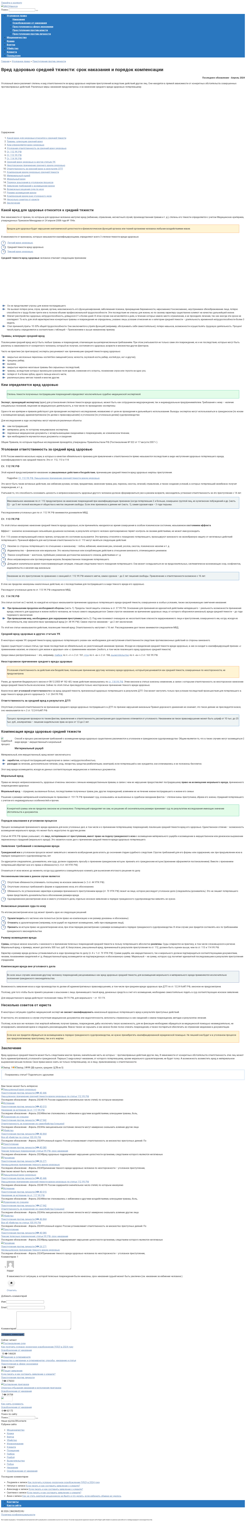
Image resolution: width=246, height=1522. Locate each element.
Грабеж (11, 1454)
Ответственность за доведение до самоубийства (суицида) (32, 1123)
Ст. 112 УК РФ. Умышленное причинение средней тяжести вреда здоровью (59, 478)
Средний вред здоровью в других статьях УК (31, 162)
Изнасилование (15, 1443)
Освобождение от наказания (30, 22)
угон (86, 655)
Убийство (12, 48)
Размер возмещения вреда (21, 192)
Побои (10, 1464)
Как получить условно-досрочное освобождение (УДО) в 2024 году (37, 1346)
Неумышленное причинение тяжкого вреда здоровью (30, 1164)
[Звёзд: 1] (6, 1067)
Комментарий (8, 1328)
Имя (3, 1301)
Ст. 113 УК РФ (14, 155)
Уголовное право (17, 15)
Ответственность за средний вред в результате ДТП (35, 168)
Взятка (11, 44)
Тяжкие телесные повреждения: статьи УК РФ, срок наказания (34, 1151)
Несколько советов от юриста (23, 199)
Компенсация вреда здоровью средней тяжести (33, 172)
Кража (10, 41)
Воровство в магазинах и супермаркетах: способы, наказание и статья (38, 1360)
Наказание (19, 19)
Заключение (13, 203)
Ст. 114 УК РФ (14, 158)
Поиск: (5, 9)
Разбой (11, 1457)
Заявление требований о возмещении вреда (31, 185)
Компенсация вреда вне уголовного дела (29, 196)
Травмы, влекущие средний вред (25, 141)
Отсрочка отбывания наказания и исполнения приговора (31, 1387)
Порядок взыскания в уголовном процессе (30, 182)
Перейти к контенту (11, 2)
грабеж (58, 655)
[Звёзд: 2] (13, 1067)
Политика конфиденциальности (18, 1514)
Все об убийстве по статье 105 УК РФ (21, 1137)
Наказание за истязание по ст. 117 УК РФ (23, 1110)
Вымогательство (16, 1460)
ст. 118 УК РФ (116, 681)
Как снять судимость (12, 1404)
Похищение (14, 55)
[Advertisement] (123, 111)
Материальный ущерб (18, 175)
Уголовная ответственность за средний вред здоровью (36, 148)
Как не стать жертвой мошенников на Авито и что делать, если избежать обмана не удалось (71, 1496)
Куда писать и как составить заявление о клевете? (28, 1374)
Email (4, 1307)
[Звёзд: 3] (20, 1067)
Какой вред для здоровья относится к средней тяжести (36, 138)
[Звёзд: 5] (29, 1067)
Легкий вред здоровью (20, 242)
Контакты (13, 1501)
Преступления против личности (32, 33)
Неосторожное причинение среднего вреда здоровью (36, 165)
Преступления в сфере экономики (33, 26)
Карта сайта (14, 1505)
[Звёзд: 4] (27, 1067)
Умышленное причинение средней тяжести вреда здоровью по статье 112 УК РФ (45, 1096)
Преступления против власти (30, 30)
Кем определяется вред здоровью (25, 145)
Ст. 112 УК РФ (14, 151)
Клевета (12, 51)
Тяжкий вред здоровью (20, 251)
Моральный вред (16, 179)
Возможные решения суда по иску (25, 189)
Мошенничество (17, 37)
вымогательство (120, 655)
